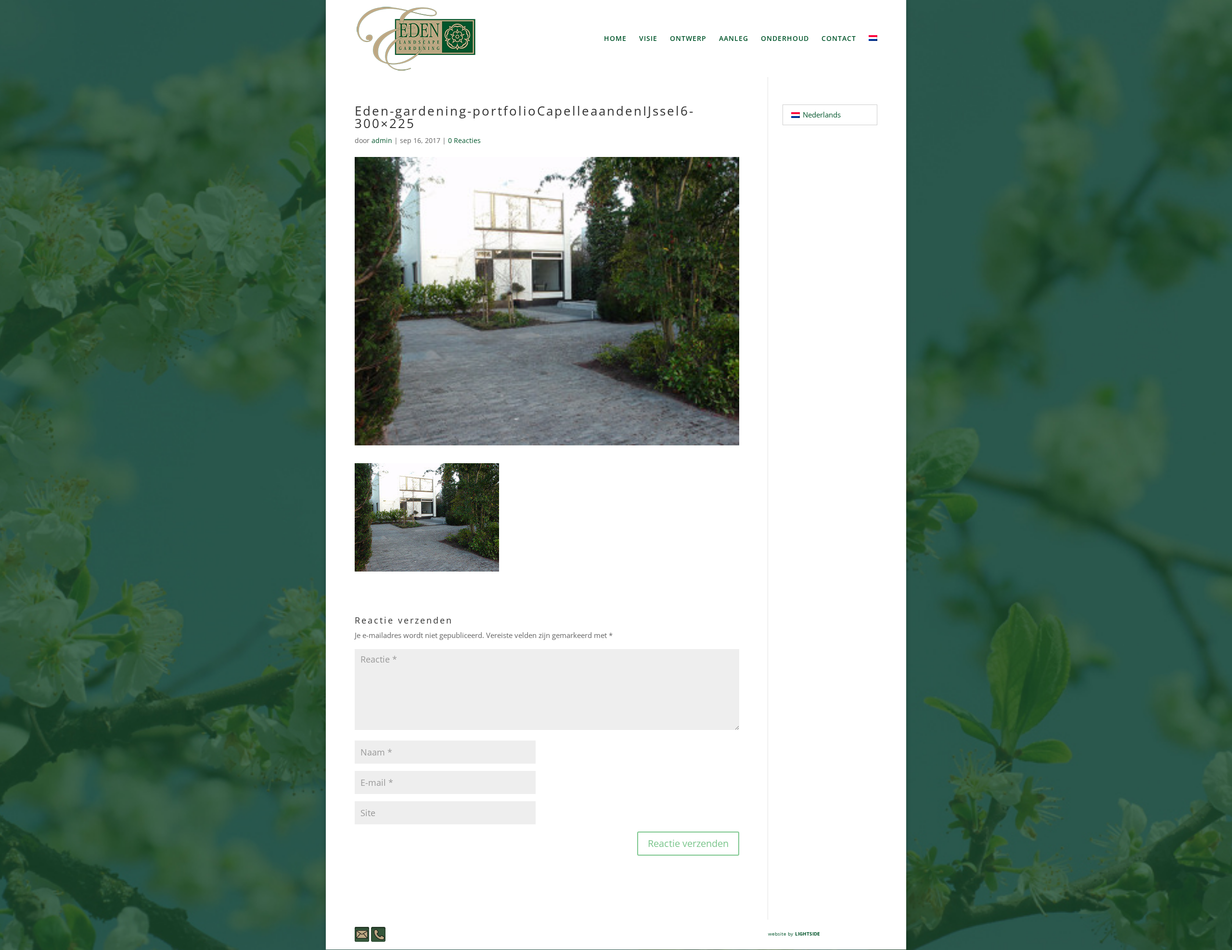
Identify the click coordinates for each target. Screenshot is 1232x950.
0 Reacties (464, 140)
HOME (615, 39)
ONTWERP (688, 39)
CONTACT (838, 39)
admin (382, 140)
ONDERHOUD (785, 39)
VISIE (648, 39)
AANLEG (733, 39)
